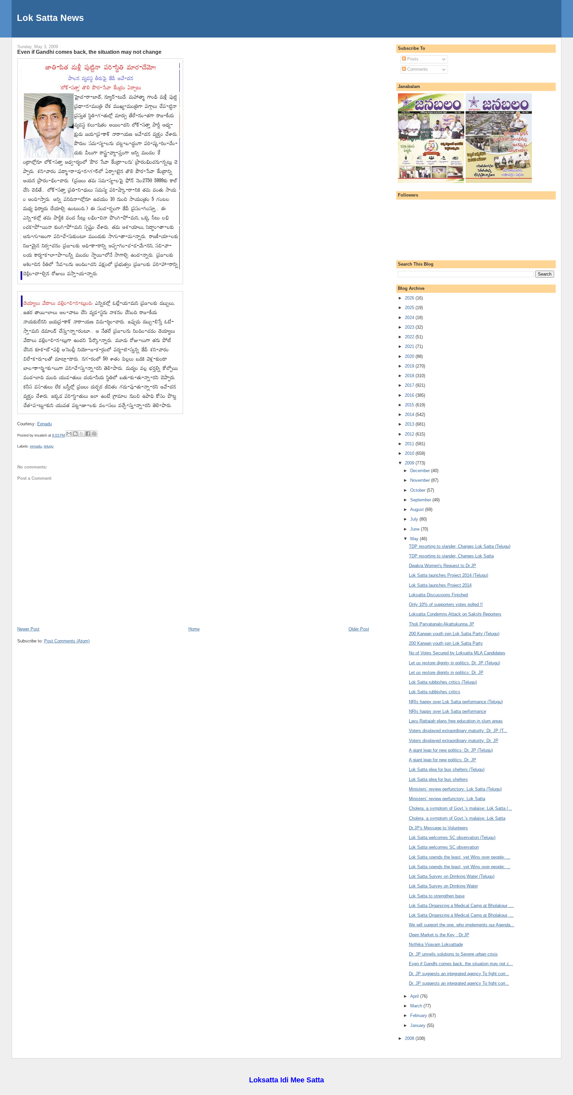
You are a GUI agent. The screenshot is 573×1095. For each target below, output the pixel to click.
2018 (410, 375)
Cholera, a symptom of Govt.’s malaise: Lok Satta (457, 818)
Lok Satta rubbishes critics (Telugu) (443, 682)
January (418, 1025)
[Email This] (69, 433)
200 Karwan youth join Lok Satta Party (446, 643)
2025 (410, 307)
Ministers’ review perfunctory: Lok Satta (447, 798)
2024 (410, 317)
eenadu (36, 446)
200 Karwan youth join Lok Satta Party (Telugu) (454, 633)
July (414, 519)
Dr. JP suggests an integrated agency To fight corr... (459, 973)
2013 (410, 424)
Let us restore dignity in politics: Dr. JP (446, 672)
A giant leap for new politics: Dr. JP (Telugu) (451, 750)
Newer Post (28, 629)
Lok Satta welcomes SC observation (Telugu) (452, 837)
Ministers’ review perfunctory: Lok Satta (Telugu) (455, 789)
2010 (410, 453)
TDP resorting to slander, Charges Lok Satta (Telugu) (459, 546)
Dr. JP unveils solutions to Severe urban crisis (453, 954)
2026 (410, 297)
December (420, 470)
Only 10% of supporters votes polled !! (446, 604)
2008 (410, 1038)
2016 (410, 395)
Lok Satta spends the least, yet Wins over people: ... (459, 857)
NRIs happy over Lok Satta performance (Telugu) (456, 701)
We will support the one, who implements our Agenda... (461, 924)
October (418, 490)
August (417, 509)
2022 (410, 336)
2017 (410, 385)
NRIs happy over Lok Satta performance (447, 711)
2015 (410, 404)
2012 (410, 434)
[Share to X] (81, 433)
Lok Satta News (50, 18)
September (421, 499)
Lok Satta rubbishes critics (434, 691)
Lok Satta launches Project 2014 (440, 585)
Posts (412, 58)
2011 (410, 443)
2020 (410, 356)
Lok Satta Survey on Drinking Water (443, 886)
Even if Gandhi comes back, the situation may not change (89, 52)
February (419, 1015)
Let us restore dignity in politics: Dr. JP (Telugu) (454, 662)
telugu (48, 446)
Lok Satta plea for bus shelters (438, 779)
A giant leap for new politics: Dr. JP (442, 759)
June (415, 529)
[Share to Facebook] (88, 433)
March (416, 1005)
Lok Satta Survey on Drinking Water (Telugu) (451, 876)
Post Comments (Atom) (67, 640)
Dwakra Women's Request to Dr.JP (442, 565)
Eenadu (44, 423)
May (415, 538)
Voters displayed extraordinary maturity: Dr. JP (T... (458, 730)
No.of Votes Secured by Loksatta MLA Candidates (457, 652)
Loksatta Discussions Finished (438, 594)
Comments (417, 69)
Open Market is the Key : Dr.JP (439, 934)
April (415, 996)
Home (194, 629)
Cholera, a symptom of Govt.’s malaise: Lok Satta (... (460, 808)
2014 (410, 414)
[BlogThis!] (75, 433)
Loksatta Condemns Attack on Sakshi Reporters (455, 614)
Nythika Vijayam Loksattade (436, 944)
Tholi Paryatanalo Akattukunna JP (441, 624)
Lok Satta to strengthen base (437, 895)
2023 (410, 327)
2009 (410, 463)
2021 (410, 346)
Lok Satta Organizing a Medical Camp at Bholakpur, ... (461, 905)
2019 (410, 366)
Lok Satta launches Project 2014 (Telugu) (448, 575)
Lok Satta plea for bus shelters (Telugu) (446, 769)
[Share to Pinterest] (94, 433)
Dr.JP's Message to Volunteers (438, 827)
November (420, 480)
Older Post (359, 629)
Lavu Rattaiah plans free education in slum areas (456, 720)
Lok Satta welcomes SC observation (444, 847)
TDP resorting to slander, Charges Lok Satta (451, 555)
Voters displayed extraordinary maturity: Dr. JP (453, 740)
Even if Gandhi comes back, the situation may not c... (461, 963)
